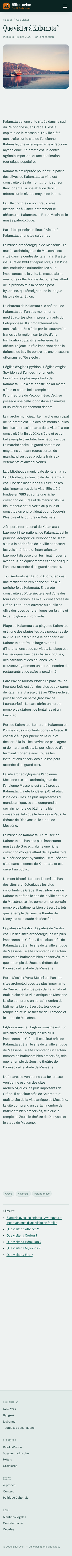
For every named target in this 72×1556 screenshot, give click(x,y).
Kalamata (23, 1193)
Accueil (7, 19)
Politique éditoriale (16, 1497)
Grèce (8, 1193)
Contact (8, 1491)
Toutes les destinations (19, 1427)
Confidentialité (13, 1523)
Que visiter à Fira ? (20, 1255)
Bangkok (8, 1415)
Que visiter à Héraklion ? (24, 1242)
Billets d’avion (12, 1447)
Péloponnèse (42, 1193)
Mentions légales (14, 1517)
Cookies (8, 1529)
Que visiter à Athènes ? (23, 1229)
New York (9, 1409)
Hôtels (7, 1459)
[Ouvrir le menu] (65, 6)
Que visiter (22, 19)
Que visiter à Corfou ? (22, 1235)
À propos (9, 1485)
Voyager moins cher (16, 1453)
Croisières (10, 1466)
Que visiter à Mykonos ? (23, 1248)
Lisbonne (9, 1421)
